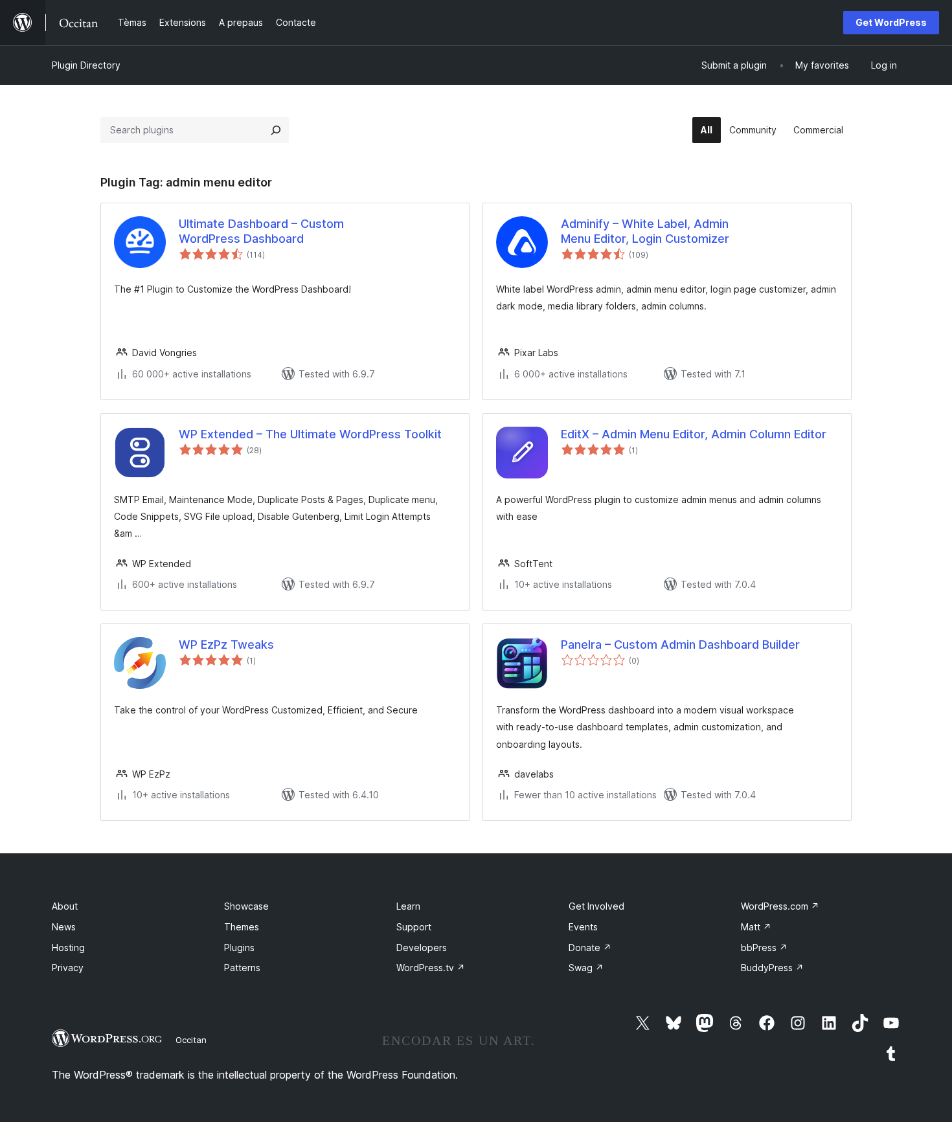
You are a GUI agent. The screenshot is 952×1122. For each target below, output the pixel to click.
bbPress (764, 947)
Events (583, 926)
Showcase (246, 906)
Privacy (68, 967)
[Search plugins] (276, 130)
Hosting (68, 947)
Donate (590, 947)
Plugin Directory (86, 65)
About (65, 906)
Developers (421, 947)
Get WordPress (891, 22)
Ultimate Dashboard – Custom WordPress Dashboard (261, 231)
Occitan (191, 1040)
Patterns (242, 967)
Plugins (239, 947)
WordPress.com (780, 906)
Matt (756, 926)
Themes (241, 926)
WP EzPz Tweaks (226, 644)
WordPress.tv (430, 967)
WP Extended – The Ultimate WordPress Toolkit (310, 434)
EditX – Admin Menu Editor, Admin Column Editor (693, 434)
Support (413, 926)
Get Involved (596, 906)
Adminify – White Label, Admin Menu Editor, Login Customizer (645, 231)
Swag (586, 967)
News (64, 926)
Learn (408, 906)
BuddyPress (772, 967)
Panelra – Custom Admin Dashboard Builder (680, 644)
